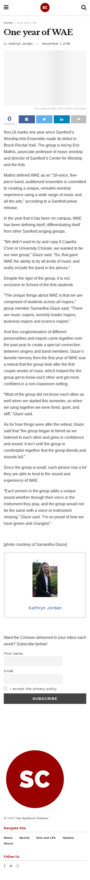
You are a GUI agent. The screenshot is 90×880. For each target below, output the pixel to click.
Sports (24, 837)
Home (8, 23)
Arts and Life (26, 23)
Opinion (68, 837)
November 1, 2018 (56, 44)
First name (13, 653)
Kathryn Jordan (20, 44)
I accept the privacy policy (32, 689)
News (8, 837)
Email (8, 671)
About (8, 843)
